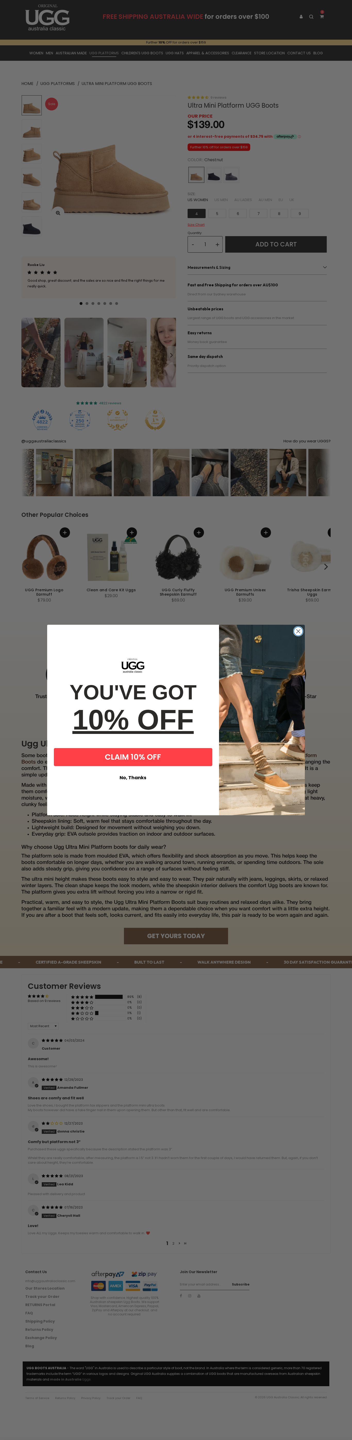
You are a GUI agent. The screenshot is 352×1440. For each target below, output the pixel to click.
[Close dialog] (298, 631)
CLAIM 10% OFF (133, 756)
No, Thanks (133, 777)
